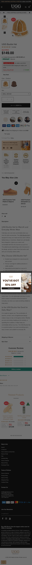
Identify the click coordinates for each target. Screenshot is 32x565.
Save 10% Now (11, 288)
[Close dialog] (30, 274)
